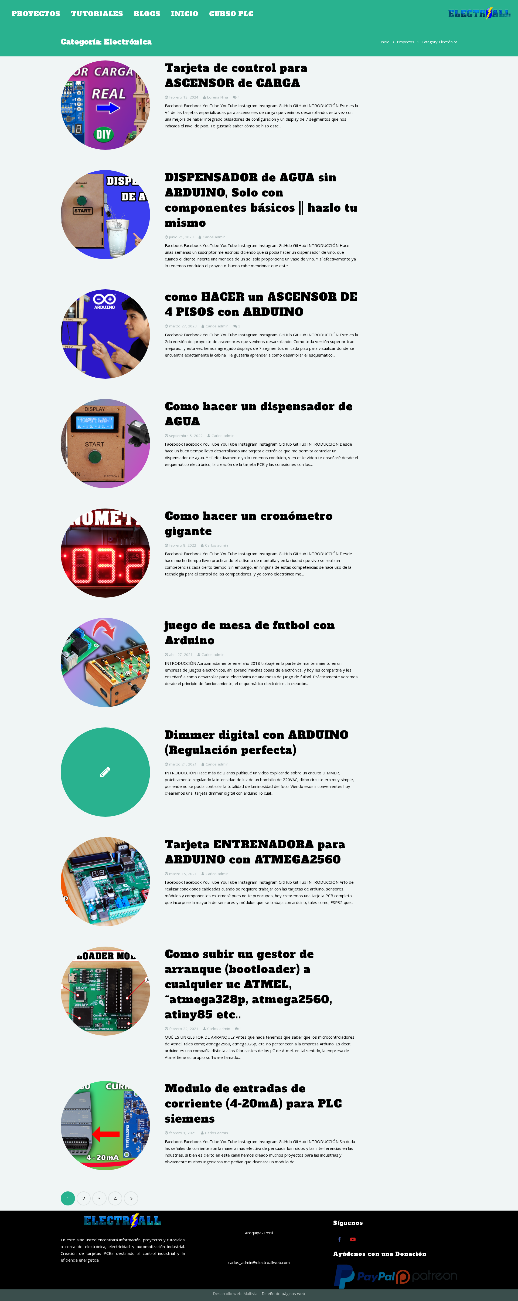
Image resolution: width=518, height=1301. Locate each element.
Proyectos (405, 41)
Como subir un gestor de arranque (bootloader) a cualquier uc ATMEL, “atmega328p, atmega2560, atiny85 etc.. (248, 984)
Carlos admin (214, 237)
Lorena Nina (217, 97)
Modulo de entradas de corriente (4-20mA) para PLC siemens (253, 1103)
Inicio (385, 41)
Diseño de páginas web (283, 1293)
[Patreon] (427, 1276)
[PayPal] (364, 1276)
